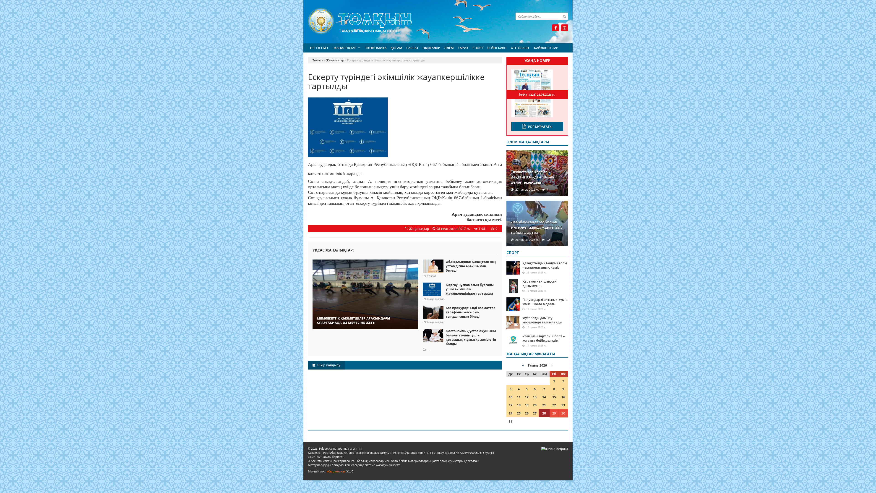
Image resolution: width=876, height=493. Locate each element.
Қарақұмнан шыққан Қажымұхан (539, 283)
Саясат (412, 48)
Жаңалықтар (345, 48)
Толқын (405, 21)
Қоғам (396, 48)
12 (527, 397)
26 (527, 413)
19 (527, 405)
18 (519, 405)
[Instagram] (564, 27)
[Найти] (564, 16)
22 (554, 405)
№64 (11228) (537, 94)
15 (554, 397)
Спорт (477, 48)
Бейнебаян (497, 48)
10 (510, 397)
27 (535, 413)
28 (544, 413)
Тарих (463, 48)
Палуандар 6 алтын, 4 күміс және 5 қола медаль (544, 301)
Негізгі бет (319, 48)
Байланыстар (546, 48)
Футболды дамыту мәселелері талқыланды (542, 320)
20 (535, 405)
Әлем (449, 48)
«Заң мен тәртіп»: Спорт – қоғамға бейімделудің (543, 338)
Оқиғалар (431, 48)
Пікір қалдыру (328, 365)
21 (544, 405)
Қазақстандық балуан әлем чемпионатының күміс (544, 265)
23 (563, 405)
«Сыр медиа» (336, 471)
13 (535, 397)
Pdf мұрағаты (540, 126)
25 (519, 413)
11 (519, 397)
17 (510, 405)
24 (510, 413)
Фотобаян (520, 48)
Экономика (375, 48)
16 (563, 397)
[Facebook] (555, 27)
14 (544, 397)
